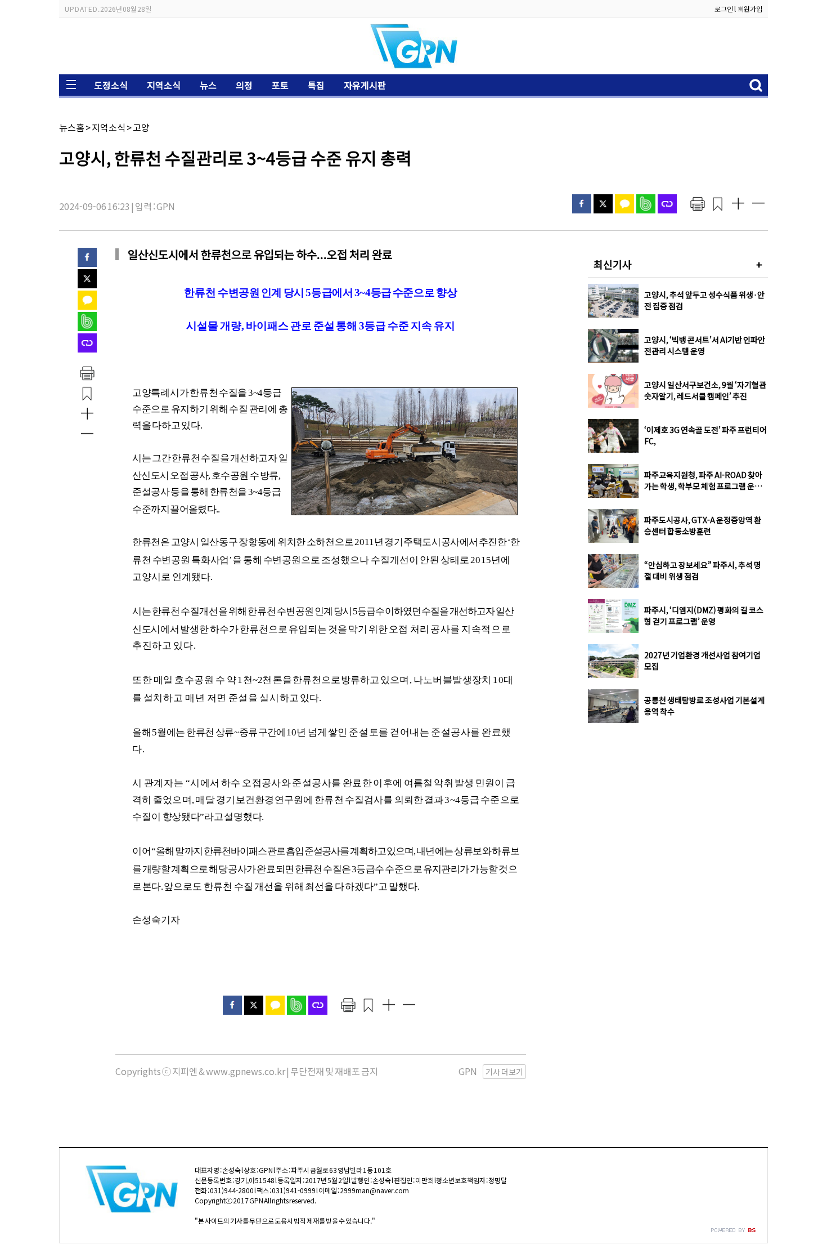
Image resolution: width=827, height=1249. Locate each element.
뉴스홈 (71, 127)
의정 (244, 85)
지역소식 (164, 85)
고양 (141, 127)
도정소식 (111, 85)
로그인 (723, 9)
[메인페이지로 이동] (413, 65)
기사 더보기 (504, 1071)
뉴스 (208, 85)
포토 (280, 85)
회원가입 (750, 9)
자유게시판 (365, 85)
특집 (316, 85)
